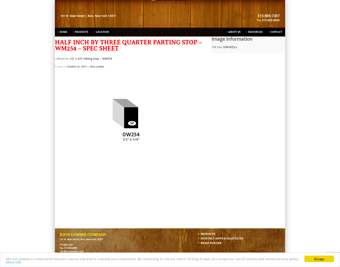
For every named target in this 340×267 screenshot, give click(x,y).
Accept (319, 258)
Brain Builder (211, 242)
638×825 (228, 47)
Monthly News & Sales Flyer (222, 238)
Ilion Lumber (97, 66)
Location (102, 32)
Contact (276, 32)
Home (63, 32)
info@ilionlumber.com (72, 251)
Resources (255, 32)
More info (13, 262)
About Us (234, 32)
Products (81, 32)
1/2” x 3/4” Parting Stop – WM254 (90, 58)
